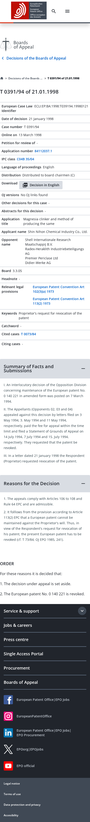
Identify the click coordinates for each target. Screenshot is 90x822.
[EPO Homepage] (29, 11)
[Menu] (67, 11)
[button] (45, 368)
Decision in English (44, 185)
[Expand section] (82, 611)
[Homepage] (2, 78)
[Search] (53, 11)
